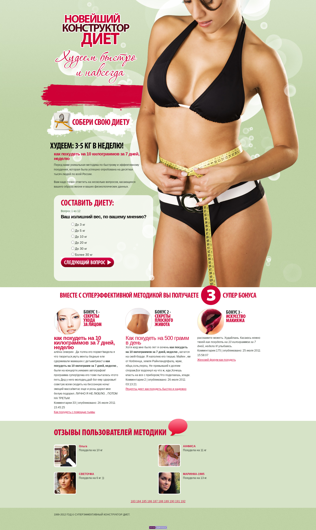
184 (139, 501)
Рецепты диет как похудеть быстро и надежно (156, 389)
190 (172, 501)
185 (144, 501)
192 (183, 501)
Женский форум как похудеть (216, 359)
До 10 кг (81, 236)
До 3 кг (80, 224)
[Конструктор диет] (93, 24)
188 (161, 501)
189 (167, 501)
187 (155, 501)
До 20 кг (81, 242)
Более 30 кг (84, 254)
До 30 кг (81, 248)
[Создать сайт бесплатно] (158, 528)
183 (133, 501)
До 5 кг (80, 230)
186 (150, 501)
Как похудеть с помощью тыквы (74, 412)
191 (178, 501)
